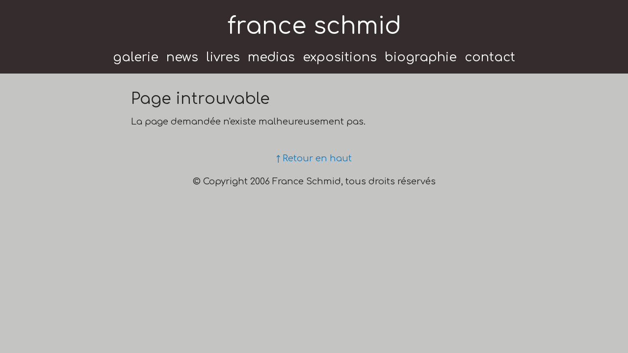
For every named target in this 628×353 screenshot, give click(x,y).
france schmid (314, 26)
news (182, 57)
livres (223, 57)
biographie (421, 57)
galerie (135, 57)
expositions (340, 57)
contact (490, 57)
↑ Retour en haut (314, 158)
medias (271, 57)
